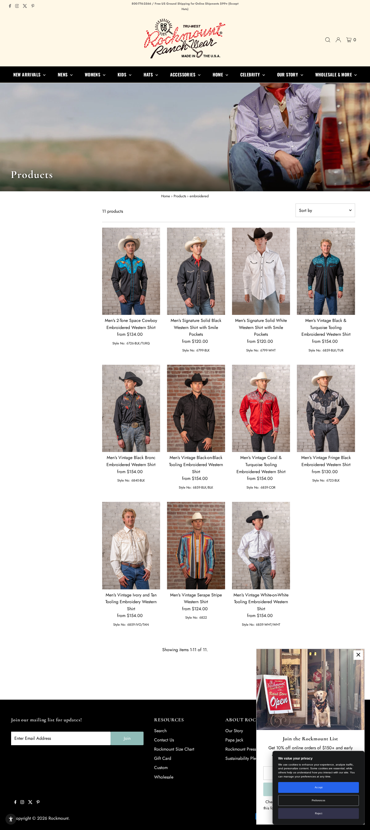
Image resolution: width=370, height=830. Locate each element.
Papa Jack (234, 740)
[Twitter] (24, 6)
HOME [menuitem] (218, 74)
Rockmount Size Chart (174, 749)
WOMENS (93, 74)
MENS (63, 74)
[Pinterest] (33, 6)
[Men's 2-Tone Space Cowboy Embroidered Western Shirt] (131, 271)
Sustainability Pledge (244, 758)
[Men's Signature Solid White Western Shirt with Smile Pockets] (261, 271)
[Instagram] (17, 6)
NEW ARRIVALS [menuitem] (27, 74)
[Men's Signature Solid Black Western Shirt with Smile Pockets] (196, 271)
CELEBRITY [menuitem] (250, 74)
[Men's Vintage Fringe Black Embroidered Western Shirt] (326, 408)
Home (165, 196)
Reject (318, 813)
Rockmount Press (240, 749)
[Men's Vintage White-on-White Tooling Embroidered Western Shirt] (261, 545)
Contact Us (164, 740)
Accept (319, 787)
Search (160, 731)
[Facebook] (10, 6)
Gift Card (162, 758)
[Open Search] (327, 39)
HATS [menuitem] (149, 74)
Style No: (118, 343)
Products (180, 196)
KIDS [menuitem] (123, 74)
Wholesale (163, 777)
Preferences (318, 800)
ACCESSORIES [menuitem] (183, 74)
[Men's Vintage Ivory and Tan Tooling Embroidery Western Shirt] (131, 545)
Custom (161, 767)
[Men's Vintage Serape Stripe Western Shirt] (196, 545)
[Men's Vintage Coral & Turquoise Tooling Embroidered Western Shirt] (261, 408)
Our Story (234, 731)
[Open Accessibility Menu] (10, 819)
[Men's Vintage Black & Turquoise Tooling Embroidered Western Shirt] (326, 271)
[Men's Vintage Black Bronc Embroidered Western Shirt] (131, 408)
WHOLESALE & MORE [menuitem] (334, 74)
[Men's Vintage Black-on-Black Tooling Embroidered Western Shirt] (196, 408)
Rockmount (58, 818)
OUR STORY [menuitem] (288, 74)
